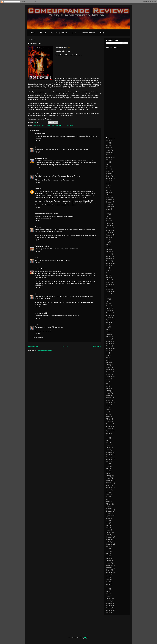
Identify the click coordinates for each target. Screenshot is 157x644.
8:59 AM (37, 307)
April (107, 145)
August (108, 140)
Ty (35, 147)
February (108, 195)
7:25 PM (37, 221)
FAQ (102, 33)
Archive (43, 33)
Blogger (86, 638)
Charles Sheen (49, 125)
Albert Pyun (40, 125)
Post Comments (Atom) (44, 350)
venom (37, 188)
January (108, 150)
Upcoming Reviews (59, 33)
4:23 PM (37, 263)
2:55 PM (37, 251)
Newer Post (33, 346)
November (109, 155)
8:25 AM (37, 288)
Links (74, 33)
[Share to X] (53, 122)
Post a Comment (38, 337)
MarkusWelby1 (39, 246)
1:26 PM (37, 167)
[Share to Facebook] (55, 122)
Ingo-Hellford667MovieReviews (45, 213)
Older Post (96, 346)
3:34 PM (37, 207)
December (109, 152)
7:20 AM (37, 141)
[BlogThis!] (51, 122)
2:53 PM (37, 182)
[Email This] (49, 122)
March (108, 148)
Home (32, 33)
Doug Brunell (39, 313)
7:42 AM (37, 152)
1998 (34, 125)
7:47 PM (37, 318)
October (108, 176)
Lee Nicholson (39, 269)
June (107, 143)
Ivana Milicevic (59, 125)
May (107, 164)
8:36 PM (37, 240)
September (109, 157)
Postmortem (69, 125)
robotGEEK (38, 158)
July (107, 183)
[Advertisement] (112, 102)
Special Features (88, 33)
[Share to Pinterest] (57, 122)
